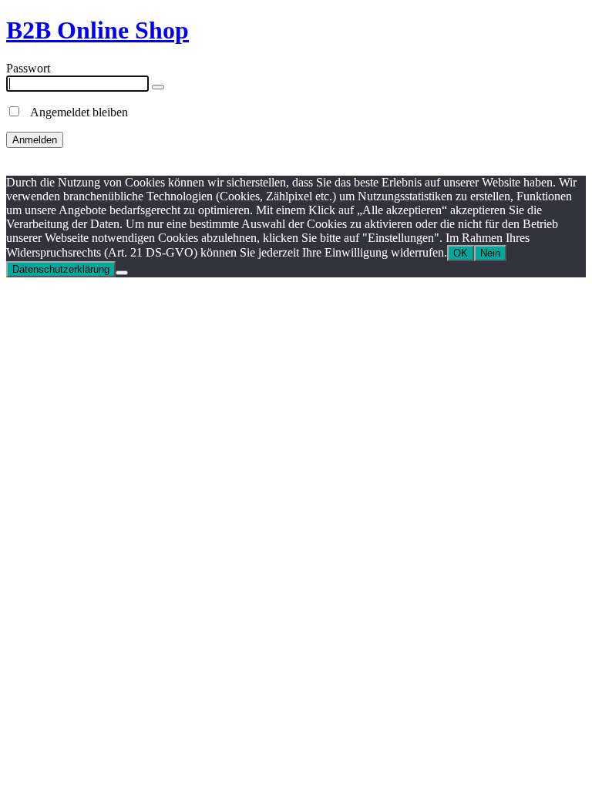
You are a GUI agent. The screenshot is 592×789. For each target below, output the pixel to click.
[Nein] (122, 272)
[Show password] (158, 87)
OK (460, 253)
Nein (490, 253)
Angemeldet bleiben (75, 112)
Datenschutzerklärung (60, 269)
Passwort (28, 68)
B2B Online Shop (97, 30)
